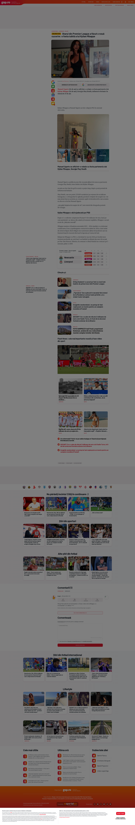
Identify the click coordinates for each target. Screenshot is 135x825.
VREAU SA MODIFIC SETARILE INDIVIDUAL (121, 818)
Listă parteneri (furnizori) (64, 817)
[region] (67, 816)
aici (41, 818)
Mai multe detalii (43, 814)
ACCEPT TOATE (120, 813)
